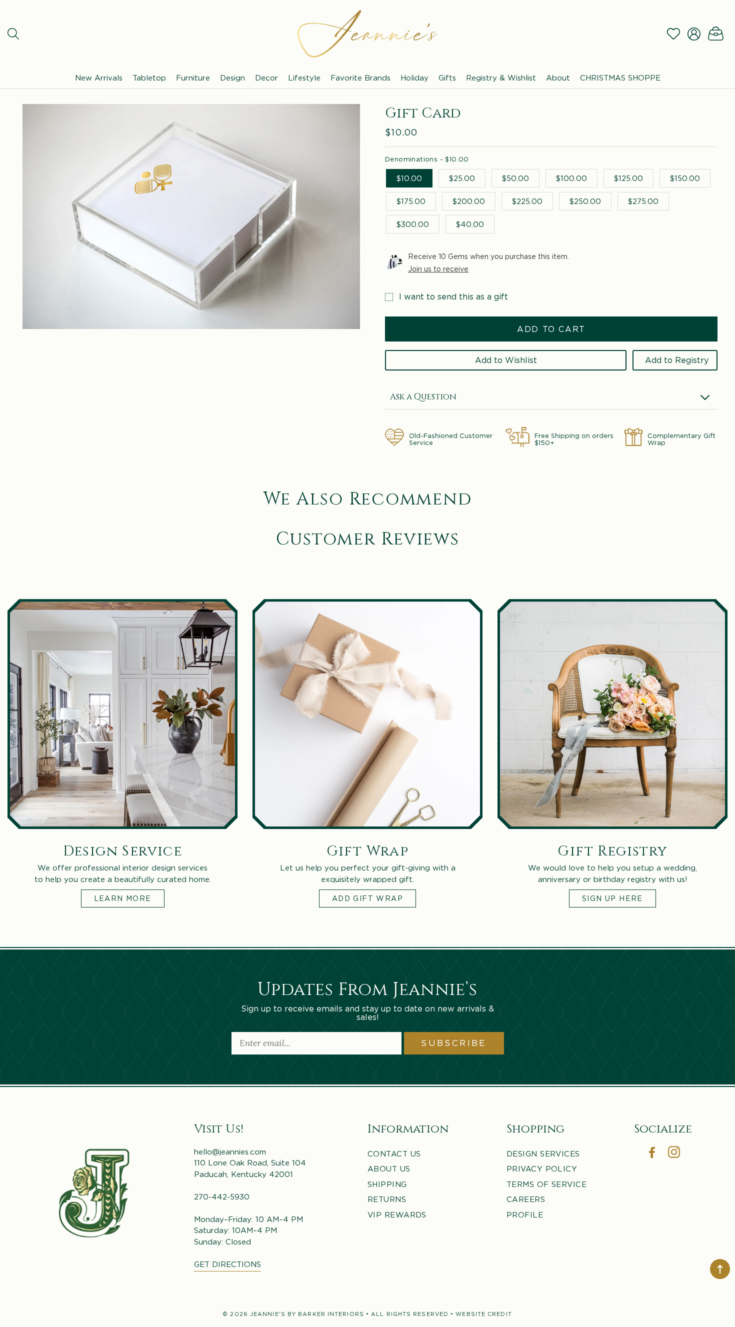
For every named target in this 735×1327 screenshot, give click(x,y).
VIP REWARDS (397, 1214)
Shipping (387, 1184)
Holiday (414, 78)
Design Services (543, 1154)
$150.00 (685, 178)
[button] (13, 34)
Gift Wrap (367, 850)
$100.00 (571, 178)
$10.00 (409, 178)
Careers (525, 1199)
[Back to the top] (720, 1269)
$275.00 (643, 201)
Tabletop (149, 78)
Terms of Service (546, 1184)
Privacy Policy (541, 1168)
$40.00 (470, 224)
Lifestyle (304, 78)
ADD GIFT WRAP (367, 898)
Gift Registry (612, 850)
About (558, 78)
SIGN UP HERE (612, 898)
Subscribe (453, 1043)
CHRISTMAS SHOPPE (620, 78)
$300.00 (412, 224)
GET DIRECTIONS (227, 1264)
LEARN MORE (123, 898)
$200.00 (468, 201)
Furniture (193, 78)
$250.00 (585, 201)
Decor (266, 78)
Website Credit (484, 1314)
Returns (387, 1199)
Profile (524, 1214)
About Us (389, 1168)
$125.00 (628, 178)
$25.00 (462, 178)
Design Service (122, 850)
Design (232, 78)
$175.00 (411, 201)
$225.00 (527, 201)
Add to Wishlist (506, 360)
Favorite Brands (360, 78)
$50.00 (515, 178)
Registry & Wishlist (501, 78)
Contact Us (394, 1154)
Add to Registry (676, 360)
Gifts (447, 78)
